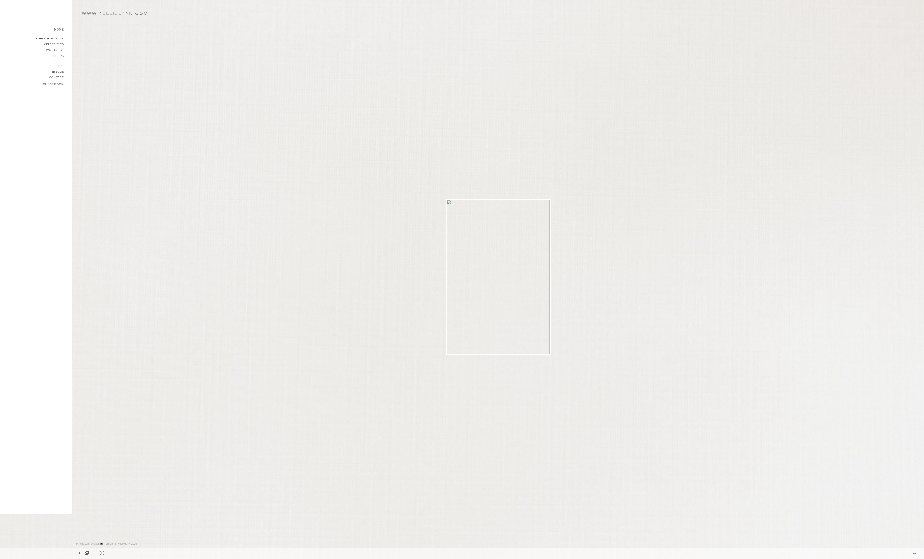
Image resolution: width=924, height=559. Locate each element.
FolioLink (109, 543)
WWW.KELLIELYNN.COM (115, 13)
